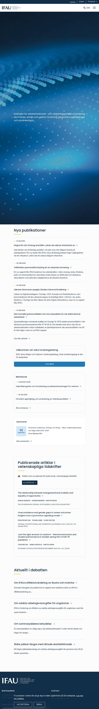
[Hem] (19, 8)
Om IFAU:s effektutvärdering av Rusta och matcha (44, 582)
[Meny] (94, 8)
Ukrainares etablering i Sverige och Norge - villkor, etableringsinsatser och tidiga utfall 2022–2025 (54, 429)
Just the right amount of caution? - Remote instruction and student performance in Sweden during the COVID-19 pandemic (47, 537)
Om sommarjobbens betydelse (33, 623)
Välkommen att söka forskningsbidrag (37, 349)
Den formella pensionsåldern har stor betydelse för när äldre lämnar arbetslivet (47, 315)
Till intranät (91, 1)
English (81, 1)
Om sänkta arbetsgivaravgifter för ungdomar (41, 603)
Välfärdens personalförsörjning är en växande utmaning (41, 267)
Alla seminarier (22, 441)
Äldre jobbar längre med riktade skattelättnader (43, 644)
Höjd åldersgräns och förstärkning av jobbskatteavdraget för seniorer (47, 386)
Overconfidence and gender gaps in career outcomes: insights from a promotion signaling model (44, 514)
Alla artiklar (28, 483)
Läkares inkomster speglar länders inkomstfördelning (40, 289)
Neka (39, 704)
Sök (88, 8)
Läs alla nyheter (21, 338)
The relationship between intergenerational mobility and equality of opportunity (45, 494)
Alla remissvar (22, 408)
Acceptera (23, 704)
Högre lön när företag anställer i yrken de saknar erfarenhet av (44, 245)
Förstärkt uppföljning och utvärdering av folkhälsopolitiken (42, 399)
